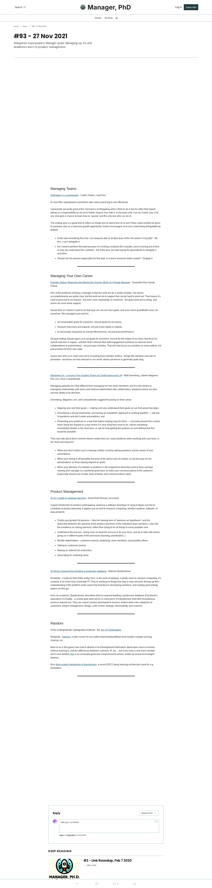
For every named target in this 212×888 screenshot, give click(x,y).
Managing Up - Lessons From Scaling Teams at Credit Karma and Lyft (86, 375)
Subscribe (70, 835)
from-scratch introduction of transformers (76, 664)
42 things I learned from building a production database (78, 571)
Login (61, 835)
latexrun (66, 637)
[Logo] (83, 7)
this (72, 654)
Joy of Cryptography (111, 630)
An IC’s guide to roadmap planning (68, 498)
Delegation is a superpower (64, 195)
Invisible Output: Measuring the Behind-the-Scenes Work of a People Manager (90, 282)
